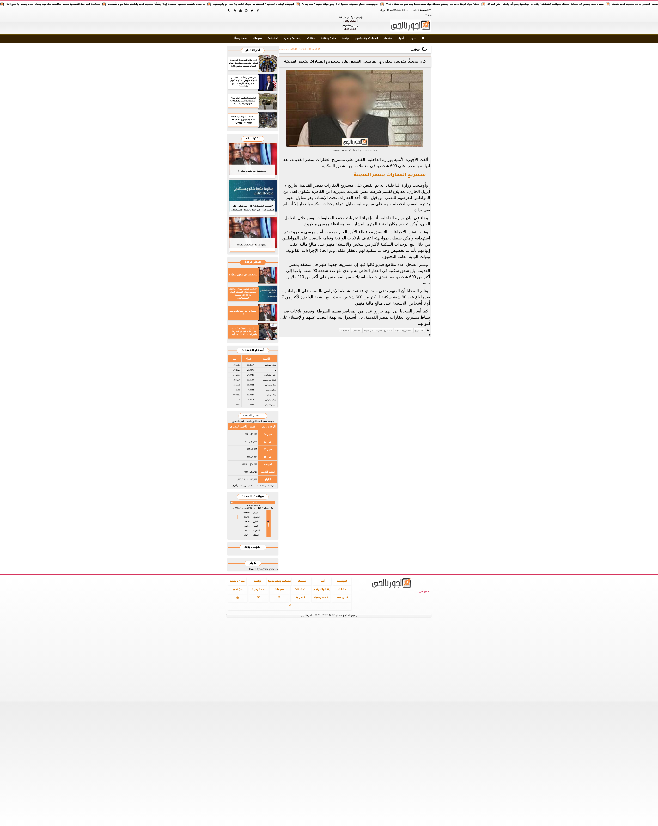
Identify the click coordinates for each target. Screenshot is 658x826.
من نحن (237, 589)
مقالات (311, 38)
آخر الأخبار (253, 50)
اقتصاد (388, 38)
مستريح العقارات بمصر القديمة (377, 330)
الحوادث (343, 330)
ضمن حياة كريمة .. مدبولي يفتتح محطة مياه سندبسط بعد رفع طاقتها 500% (483, 4)
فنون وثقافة (328, 38)
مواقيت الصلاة (253, 496)
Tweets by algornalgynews (263, 569)
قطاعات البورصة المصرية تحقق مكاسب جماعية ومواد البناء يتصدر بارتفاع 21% (103, 4)
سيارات (257, 38)
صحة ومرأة (240, 38)
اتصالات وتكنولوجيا (366, 38)
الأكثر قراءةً (253, 262)
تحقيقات (273, 38)
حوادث (415, 50)
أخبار (401, 38)
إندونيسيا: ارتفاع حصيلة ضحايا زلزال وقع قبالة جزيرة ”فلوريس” (390, 4)
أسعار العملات (252, 350)
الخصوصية (321, 597)
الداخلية (355, 330)
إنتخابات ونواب (292, 38)
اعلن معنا (342, 597)
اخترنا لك (253, 139)
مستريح (418, 330)
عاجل (413, 38)
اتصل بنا (300, 597)
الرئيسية (342, 581)
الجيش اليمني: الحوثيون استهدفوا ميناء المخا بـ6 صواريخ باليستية (304, 4)
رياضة (345, 38)
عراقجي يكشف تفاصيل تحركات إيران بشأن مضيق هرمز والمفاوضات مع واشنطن (207, 4)
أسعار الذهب (253, 416)
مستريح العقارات (402, 330)
